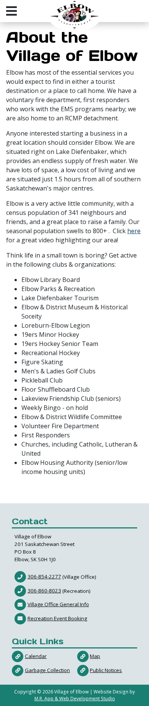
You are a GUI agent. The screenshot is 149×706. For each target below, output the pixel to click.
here (134, 231)
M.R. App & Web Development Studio (74, 698)
